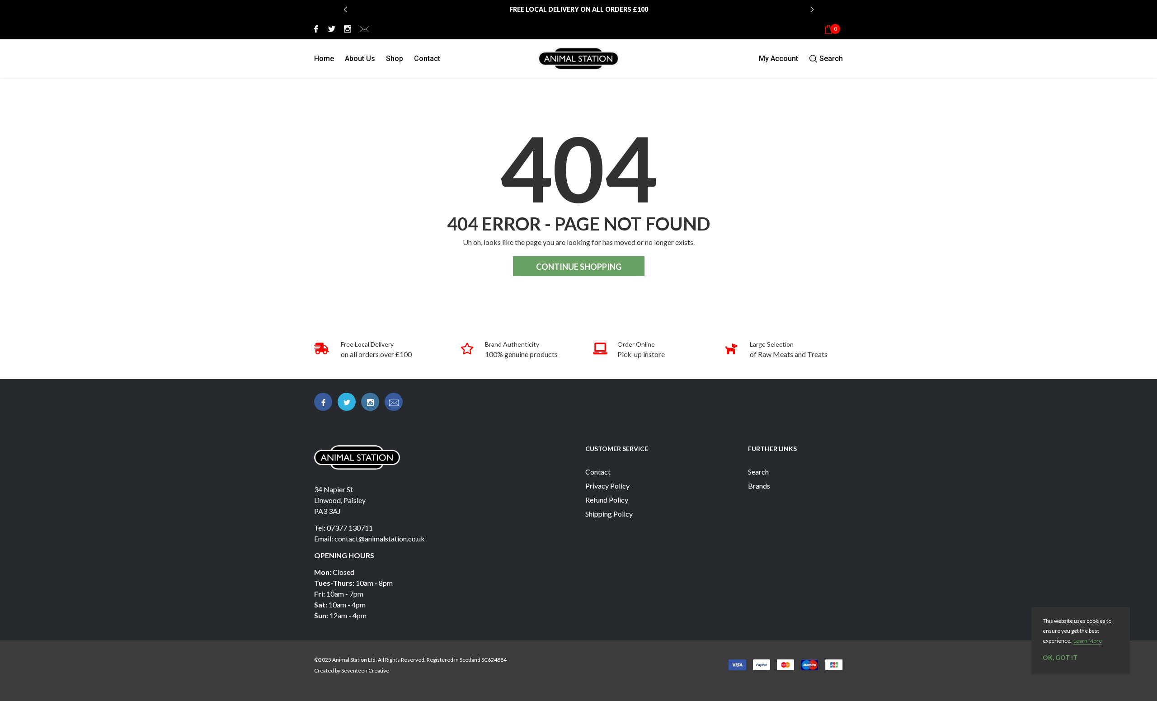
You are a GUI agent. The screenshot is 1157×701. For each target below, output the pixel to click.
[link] (314, 28)
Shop (394, 58)
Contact (427, 58)
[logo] (578, 58)
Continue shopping (578, 267)
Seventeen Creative (365, 670)
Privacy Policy (607, 485)
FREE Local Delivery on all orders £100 (578, 9)
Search (758, 471)
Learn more (1087, 640)
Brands (759, 485)
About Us (360, 58)
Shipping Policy (609, 513)
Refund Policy (606, 499)
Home (324, 58)
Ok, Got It (1060, 657)
